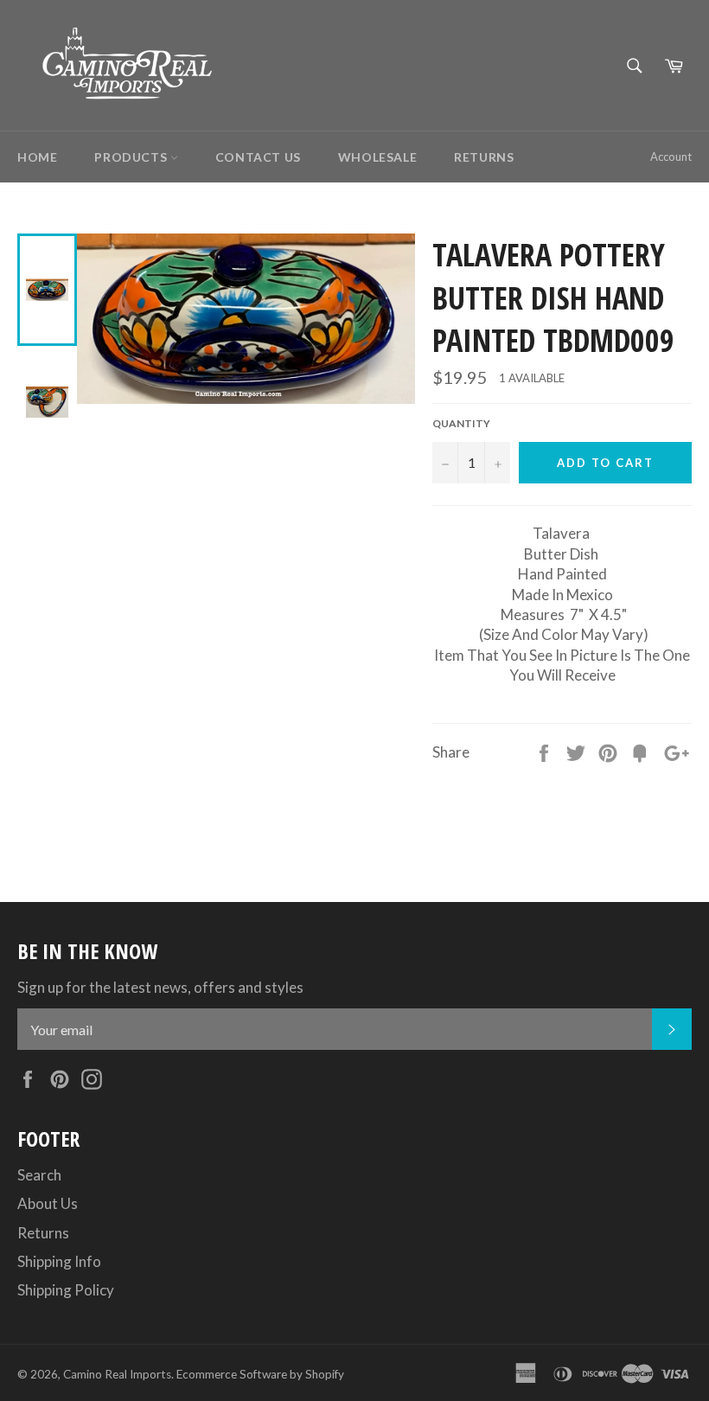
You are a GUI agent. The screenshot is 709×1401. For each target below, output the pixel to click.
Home (37, 157)
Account (671, 156)
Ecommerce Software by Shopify (260, 1374)
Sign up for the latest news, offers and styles (160, 987)
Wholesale (377, 157)
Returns (484, 157)
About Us (47, 1203)
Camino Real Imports (117, 1374)
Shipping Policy (65, 1290)
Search (39, 1175)
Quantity (461, 423)
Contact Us (258, 157)
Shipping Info (59, 1261)
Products (131, 157)
